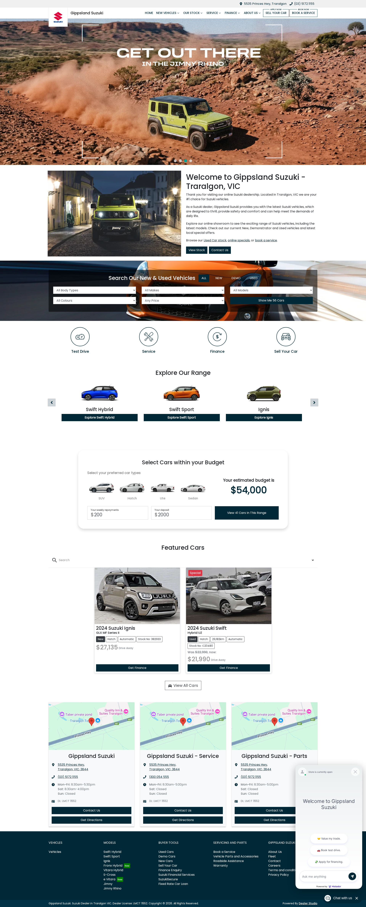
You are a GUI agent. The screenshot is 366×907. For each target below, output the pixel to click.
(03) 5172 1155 (304, 4)
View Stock (197, 250)
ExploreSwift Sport (182, 417)
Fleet (272, 856)
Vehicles (55, 852)
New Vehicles (166, 13)
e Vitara (109, 879)
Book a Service (303, 13)
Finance (231, 13)
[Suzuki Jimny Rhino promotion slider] (185, 160)
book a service (266, 240)
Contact (274, 861)
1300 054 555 (159, 777)
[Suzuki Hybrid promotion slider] (180, 160)
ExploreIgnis (263, 417)
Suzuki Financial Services (176, 874)
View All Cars (185, 685)
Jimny (108, 884)
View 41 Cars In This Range (246, 513)
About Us (251, 13)
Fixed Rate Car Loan (173, 884)
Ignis (107, 861)
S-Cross (110, 874)
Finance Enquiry (170, 870)
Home (149, 13)
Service (212, 13)
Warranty (220, 865)
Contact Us (219, 250)
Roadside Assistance (228, 861)
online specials (239, 240)
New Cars (165, 861)
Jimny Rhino (112, 888)
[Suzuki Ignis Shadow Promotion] (183, 91)
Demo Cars (166, 856)
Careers (274, 865)
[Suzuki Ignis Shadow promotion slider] (190, 160)
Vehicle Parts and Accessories (235, 856)
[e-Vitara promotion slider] (175, 160)
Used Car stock (215, 240)
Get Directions (91, 820)
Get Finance (137, 668)
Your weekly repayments (105, 510)
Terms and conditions (284, 870)
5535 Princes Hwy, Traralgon (265, 4)
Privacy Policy (278, 874)
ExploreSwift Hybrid (99, 417)
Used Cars (166, 852)
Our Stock (191, 13)
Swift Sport (112, 856)
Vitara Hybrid (113, 870)
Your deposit (162, 510)
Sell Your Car (276, 13)
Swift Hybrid (112, 852)
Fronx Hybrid (113, 865)
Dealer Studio (308, 903)
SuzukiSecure (168, 879)
